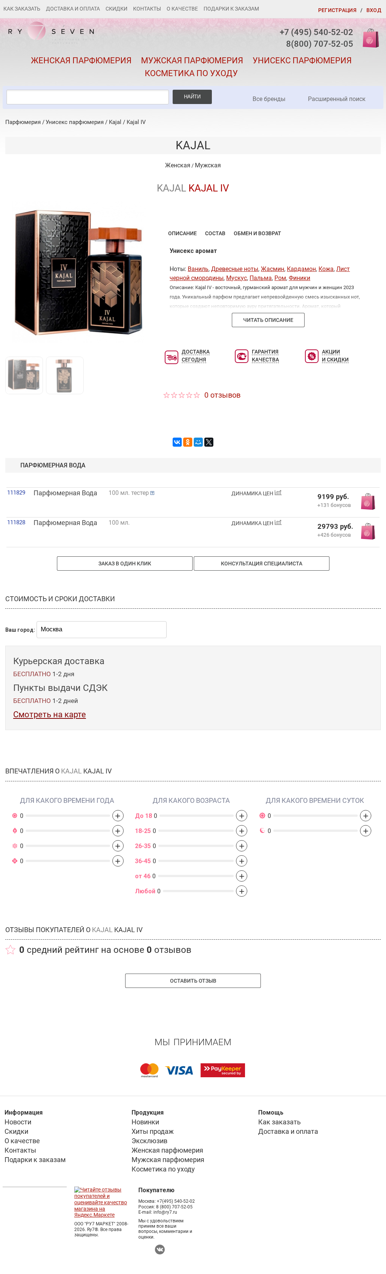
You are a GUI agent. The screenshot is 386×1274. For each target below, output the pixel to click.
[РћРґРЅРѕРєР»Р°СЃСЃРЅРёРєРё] (187, 442)
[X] (208, 442)
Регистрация (337, 10)
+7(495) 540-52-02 (176, 1201)
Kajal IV (136, 122)
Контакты (147, 9)
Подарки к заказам (231, 9)
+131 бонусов (334, 505)
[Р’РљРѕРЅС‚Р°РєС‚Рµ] (177, 442)
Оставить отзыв (193, 981)
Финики (299, 278)
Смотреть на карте (49, 714)
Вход (373, 10)
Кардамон (301, 269)
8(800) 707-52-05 (319, 44)
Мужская (208, 165)
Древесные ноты (234, 269)
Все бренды (269, 99)
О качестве (182, 9)
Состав (215, 233)
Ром (280, 278)
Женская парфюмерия (81, 60)
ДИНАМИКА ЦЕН (252, 493)
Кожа (326, 269)
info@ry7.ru (165, 1212)
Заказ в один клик (124, 563)
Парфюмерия (23, 122)
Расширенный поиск (337, 99)
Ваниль (198, 269)
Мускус (236, 278)
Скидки (116, 9)
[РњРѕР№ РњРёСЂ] (198, 442)
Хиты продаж (153, 1131)
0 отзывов (222, 395)
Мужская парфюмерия (192, 60)
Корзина (368, 37)
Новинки (145, 1122)
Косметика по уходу (191, 73)
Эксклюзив (149, 1141)
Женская (177, 165)
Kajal (115, 122)
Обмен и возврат (257, 233)
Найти (192, 97)
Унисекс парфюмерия (302, 60)
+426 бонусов (334, 534)
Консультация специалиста (261, 563)
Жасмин (272, 269)
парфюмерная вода (53, 465)
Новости (18, 1122)
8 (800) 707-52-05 (174, 1207)
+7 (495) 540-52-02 (316, 32)
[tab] (182, 233)
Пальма (261, 278)
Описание (182, 233)
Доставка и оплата (73, 9)
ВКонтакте (160, 1249)
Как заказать (21, 9)
